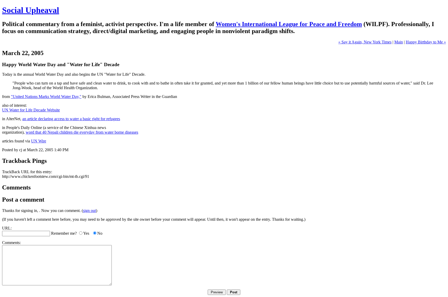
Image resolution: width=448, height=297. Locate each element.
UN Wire (38, 141)
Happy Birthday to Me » (426, 42)
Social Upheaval (30, 10)
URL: (7, 228)
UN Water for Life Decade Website (31, 110)
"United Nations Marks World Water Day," (46, 96)
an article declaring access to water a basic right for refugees (71, 119)
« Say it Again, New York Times (364, 42)
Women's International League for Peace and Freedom (289, 24)
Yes (86, 233)
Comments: (11, 242)
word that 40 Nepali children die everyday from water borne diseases (82, 132)
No (99, 233)
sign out (89, 210)
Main (398, 42)
